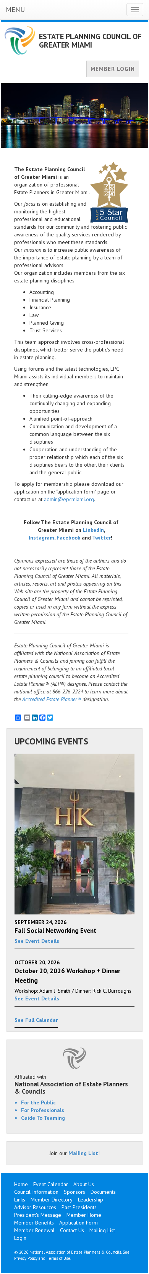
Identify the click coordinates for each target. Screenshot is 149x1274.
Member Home (83, 1214)
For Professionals (42, 1110)
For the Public (38, 1102)
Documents (103, 1191)
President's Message (37, 1214)
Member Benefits (34, 1222)
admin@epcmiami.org (69, 499)
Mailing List (83, 1153)
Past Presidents (79, 1207)
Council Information (36, 1191)
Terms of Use (58, 1258)
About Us (83, 1184)
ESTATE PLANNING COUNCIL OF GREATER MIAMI (90, 40)
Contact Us (72, 1230)
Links (19, 1199)
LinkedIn (93, 529)
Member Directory (52, 1199)
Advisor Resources (35, 1207)
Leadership (90, 1199)
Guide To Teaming (43, 1117)
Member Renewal (34, 1230)
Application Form (78, 1222)
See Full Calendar (36, 1020)
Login (20, 1237)
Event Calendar (50, 1184)
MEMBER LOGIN (113, 69)
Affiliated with (71, 1084)
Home (21, 1184)
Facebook (68, 537)
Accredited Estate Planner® (51, 699)
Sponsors (74, 1191)
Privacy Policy (25, 1258)
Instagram (41, 537)
